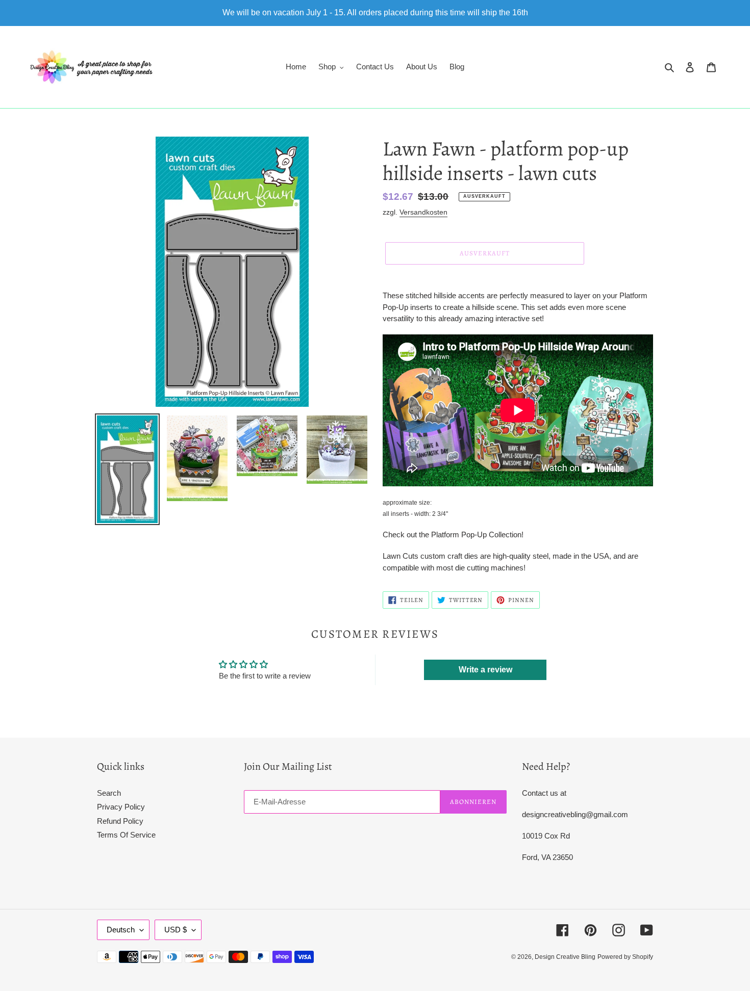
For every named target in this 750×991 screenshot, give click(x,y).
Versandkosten (423, 212)
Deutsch (121, 929)
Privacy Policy (121, 806)
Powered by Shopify (625, 956)
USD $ (175, 929)
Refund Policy (120, 821)
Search (109, 793)
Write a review (485, 669)
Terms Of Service (126, 834)
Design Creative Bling (565, 956)
